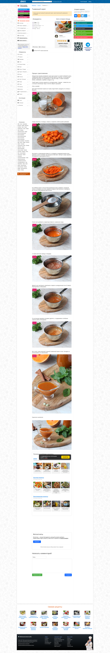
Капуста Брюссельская (22, 136)
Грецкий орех (20, 128)
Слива (27, 157)
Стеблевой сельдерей (22, 160)
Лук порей (22, 143)
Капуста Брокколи (21, 134)
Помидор (23, 151)
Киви (18, 142)
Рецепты (34, 5)
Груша (24, 128)
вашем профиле (64, 538)
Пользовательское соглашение (23, 643)
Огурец (23, 146)
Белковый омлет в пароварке (22, 628)
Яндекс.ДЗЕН (69, 639)
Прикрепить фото (37, 574)
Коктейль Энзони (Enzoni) (77, 628)
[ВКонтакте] (75, 15)
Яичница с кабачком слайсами (87, 628)
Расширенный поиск (57, 1)
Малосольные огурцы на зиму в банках (23, 617)
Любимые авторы (24, 13)
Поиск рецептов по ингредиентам (24, 174)
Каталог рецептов (57, 638)
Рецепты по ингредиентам (59, 639)
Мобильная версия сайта (26, 636)
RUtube (68, 643)
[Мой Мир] (85, 15)
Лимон (19, 143)
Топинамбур (20, 163)
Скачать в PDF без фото (82, 34)
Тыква (24, 163)
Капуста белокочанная (22, 133)
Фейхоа (25, 166)
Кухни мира (56, 642)
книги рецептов (44, 50)
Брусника (19, 125)
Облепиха (19, 146)
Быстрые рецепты (38, 477)
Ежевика (21, 130)
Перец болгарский (21, 148)
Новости (46, 639)
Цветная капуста (24, 168)
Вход (90, 1)
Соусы (39, 5)
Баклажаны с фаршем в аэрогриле (33, 628)
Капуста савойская (21, 140)
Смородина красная (21, 159)
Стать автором (47, 643)
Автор (61, 35)
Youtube (68, 642)
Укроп (26, 163)
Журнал (21, 15)
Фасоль (19, 165)
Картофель (27, 140)
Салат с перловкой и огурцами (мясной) (65, 628)
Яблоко (22, 169)
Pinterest (68, 638)
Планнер (22, 11)
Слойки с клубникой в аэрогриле (55, 628)
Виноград (26, 125)
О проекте (47, 638)
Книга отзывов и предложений (23, 6)
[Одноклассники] (79, 15)
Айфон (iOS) (25, 46)
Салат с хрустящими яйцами (55, 617)
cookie (45, 457)
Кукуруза (27, 142)
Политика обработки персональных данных (26, 645)
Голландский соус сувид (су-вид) (76, 617)
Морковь (27, 145)
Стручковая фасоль (21, 162)
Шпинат (19, 169)
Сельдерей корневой (21, 157)
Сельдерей (20, 156)
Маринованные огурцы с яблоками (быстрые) (44, 617)
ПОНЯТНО (65, 457)
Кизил (21, 142)
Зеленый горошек (21, 131)
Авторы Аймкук (23, 17)
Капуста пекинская (21, 139)
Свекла (24, 154)
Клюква (24, 142)
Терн (26, 162)
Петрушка (19, 151)
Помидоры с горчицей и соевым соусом (65, 617)
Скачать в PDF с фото (81, 31)
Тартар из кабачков (44, 627)
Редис (27, 151)
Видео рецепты (23, 40)
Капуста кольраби (21, 137)
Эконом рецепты (23, 38)
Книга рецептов (23, 9)
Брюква (23, 125)
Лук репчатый (20, 145)
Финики (19, 168)
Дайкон (27, 128)
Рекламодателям (48, 642)
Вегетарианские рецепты (40, 496)
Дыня (19, 130)
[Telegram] (82, 15)
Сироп (35, 458)
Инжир (26, 131)
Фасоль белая (23, 165)
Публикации (56, 643)
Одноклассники (70, 646)
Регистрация (83, 1)
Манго (24, 145)
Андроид (20, 48)
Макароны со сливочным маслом (33, 617)
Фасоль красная (20, 166)
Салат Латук (20, 154)
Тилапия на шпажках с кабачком (87, 617)
